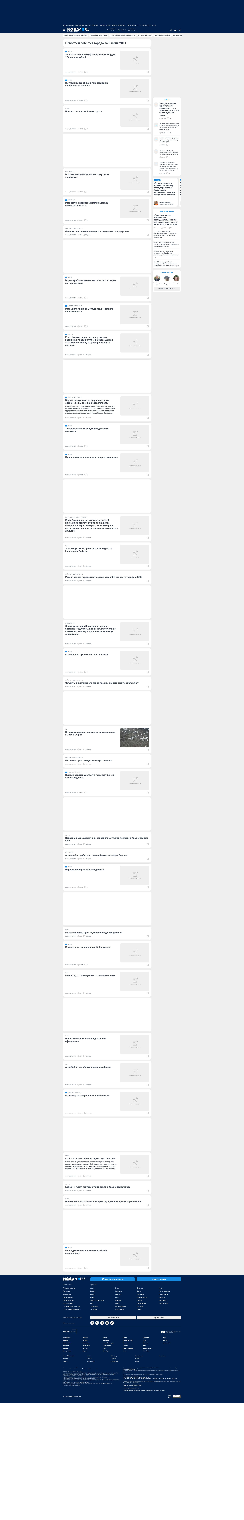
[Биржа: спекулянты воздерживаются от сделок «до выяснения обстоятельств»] (134, 406)
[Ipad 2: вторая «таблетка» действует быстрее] (134, 1164)
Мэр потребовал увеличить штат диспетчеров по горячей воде (90, 281)
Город (92, 1297)
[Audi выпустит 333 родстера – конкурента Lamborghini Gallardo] (134, 554)
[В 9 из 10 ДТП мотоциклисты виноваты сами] (134, 981)
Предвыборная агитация (71, 1306)
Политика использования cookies (132, 1385)
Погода (88, 25)
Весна (92, 1294)
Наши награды (68, 1297)
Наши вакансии (68, 1300)
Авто (92, 1288)
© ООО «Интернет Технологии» (72, 1396)
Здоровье (93, 1309)
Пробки (122, 30)
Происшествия (142, 1297)
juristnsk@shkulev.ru (106, 1383)
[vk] (97, 1323)
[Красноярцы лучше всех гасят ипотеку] (134, 660)
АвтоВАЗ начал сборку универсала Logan (88, 1067)
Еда (91, 1303)
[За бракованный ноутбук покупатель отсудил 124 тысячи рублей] (134, 60)
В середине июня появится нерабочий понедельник (86, 1252)
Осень (139, 1291)
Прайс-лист (67, 1291)
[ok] (102, 1323)
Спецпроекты (163, 1303)
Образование (119, 1309)
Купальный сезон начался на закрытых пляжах (91, 457)
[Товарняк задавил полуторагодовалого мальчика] (134, 434)
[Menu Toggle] (64, 30)
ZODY (139, 25)
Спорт (161, 1288)
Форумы (95, 25)
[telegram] (92, 1323)
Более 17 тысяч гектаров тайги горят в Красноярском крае (97, 1187)
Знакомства (79, 25)
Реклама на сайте (69, 1288)
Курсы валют (131, 25)
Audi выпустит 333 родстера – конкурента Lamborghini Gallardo (88, 550)
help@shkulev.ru (75, 1385)
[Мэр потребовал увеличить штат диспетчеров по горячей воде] (134, 286)
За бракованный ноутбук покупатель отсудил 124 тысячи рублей (90, 56)
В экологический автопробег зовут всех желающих (87, 175)
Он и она (140, 1288)
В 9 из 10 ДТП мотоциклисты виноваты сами (90, 975)
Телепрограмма (104, 25)
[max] (107, 1323)
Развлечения (141, 1303)
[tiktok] (112, 1323)
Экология (162, 1297)
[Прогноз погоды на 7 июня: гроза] (134, 117)
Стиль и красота (164, 1291)
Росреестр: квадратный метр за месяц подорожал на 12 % (86, 204)
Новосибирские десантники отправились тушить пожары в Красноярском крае (106, 839)
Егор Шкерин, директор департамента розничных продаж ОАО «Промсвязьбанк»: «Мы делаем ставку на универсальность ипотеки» (89, 341)
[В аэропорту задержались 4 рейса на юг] (134, 1101)
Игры (154, 25)
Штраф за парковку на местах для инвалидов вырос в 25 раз (90, 733)
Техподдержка (68, 1303)
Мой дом (118, 1300)
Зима (117, 1288)
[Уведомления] (175, 30)
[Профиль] (180, 30)
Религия (140, 1306)
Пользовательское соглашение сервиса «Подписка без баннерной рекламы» (144, 1390)
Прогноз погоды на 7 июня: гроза (83, 111)
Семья (139, 1309)
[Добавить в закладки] (148, 72)
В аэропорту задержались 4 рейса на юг (87, 1095)
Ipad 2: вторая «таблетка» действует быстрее (90, 1158)
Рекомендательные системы (131, 1388)
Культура (118, 1294)
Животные (94, 1306)
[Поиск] (171, 30)
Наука (117, 1303)
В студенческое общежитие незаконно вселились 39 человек (86, 84)
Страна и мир (163, 1294)
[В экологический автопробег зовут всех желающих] (134, 180)
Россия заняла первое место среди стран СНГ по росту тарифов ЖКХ (103, 577)
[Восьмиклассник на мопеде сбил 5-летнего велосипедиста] (134, 314)
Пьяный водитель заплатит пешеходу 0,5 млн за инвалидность (90, 776)
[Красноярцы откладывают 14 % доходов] (134, 952)
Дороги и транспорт (97, 1300)
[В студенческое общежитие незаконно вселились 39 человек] (134, 88)
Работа (139, 1300)
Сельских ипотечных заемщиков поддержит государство (97, 231)
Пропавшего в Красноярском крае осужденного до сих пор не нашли (103, 1201)
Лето (117, 1297)
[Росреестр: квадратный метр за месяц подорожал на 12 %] (134, 208)
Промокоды (146, 25)
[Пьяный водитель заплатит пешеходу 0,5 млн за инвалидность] (134, 780)
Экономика (162, 1300)
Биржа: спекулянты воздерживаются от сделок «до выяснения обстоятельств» (87, 401)
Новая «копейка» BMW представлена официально (85, 1040)
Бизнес (92, 1291)
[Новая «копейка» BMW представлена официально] (134, 1044)
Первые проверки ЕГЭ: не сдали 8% (84, 869)
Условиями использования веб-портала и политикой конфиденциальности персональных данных (150, 1378)
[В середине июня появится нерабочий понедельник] (134, 1256)
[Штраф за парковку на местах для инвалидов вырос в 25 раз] (134, 737)
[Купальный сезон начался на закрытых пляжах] (134, 462)
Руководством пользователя (131, 1376)
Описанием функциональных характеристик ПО (136, 1377)
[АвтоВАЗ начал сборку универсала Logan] (134, 1072)
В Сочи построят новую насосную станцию (88, 760)
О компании (67, 1294)
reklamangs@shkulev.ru (129, 1369)
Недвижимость (68, 25)
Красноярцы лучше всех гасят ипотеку (86, 654)
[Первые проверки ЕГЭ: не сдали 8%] (134, 875)
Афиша (114, 25)
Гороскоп (121, 25)
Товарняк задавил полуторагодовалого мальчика (87, 430)
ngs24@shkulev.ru (84, 1382)
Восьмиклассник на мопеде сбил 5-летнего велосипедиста (89, 310)
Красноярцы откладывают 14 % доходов (87, 947)
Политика (140, 1294)
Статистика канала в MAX (71, 1309)
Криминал (118, 1291)
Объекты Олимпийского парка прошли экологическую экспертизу (101, 683)
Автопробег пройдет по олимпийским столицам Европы (96, 855)
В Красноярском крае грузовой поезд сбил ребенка (93, 932)
